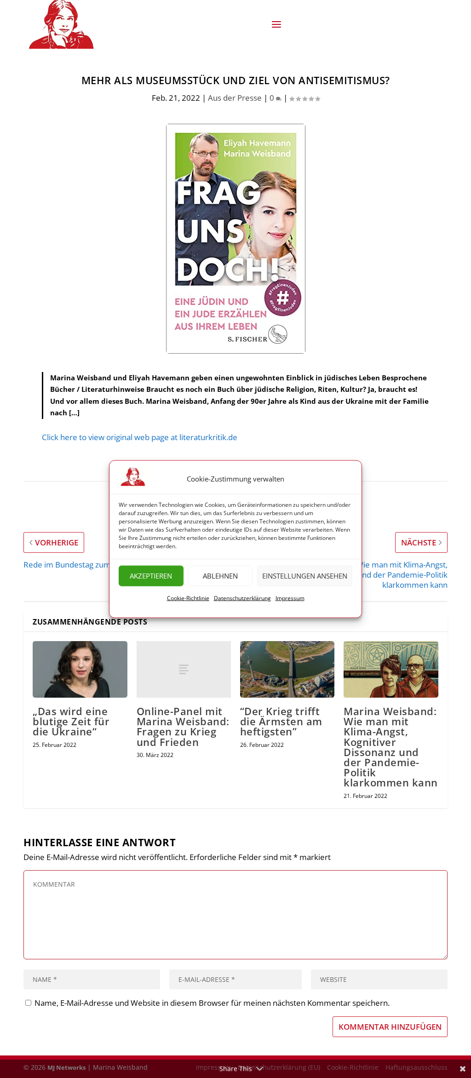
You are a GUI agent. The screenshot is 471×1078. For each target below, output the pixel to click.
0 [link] (273, 97)
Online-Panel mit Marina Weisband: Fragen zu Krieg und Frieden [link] (183, 726)
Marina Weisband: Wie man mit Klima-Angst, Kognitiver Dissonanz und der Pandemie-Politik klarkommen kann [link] (391, 746)
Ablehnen (220, 575)
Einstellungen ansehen (304, 575)
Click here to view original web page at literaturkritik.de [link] (139, 437)
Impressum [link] (290, 598)
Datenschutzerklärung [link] (242, 598)
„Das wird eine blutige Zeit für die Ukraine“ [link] (71, 721)
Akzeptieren (151, 575)
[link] (64, 24)
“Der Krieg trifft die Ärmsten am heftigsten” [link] (281, 721)
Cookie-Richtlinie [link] (188, 598)
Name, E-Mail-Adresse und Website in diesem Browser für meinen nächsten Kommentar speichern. (212, 1003)
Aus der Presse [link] (235, 97)
